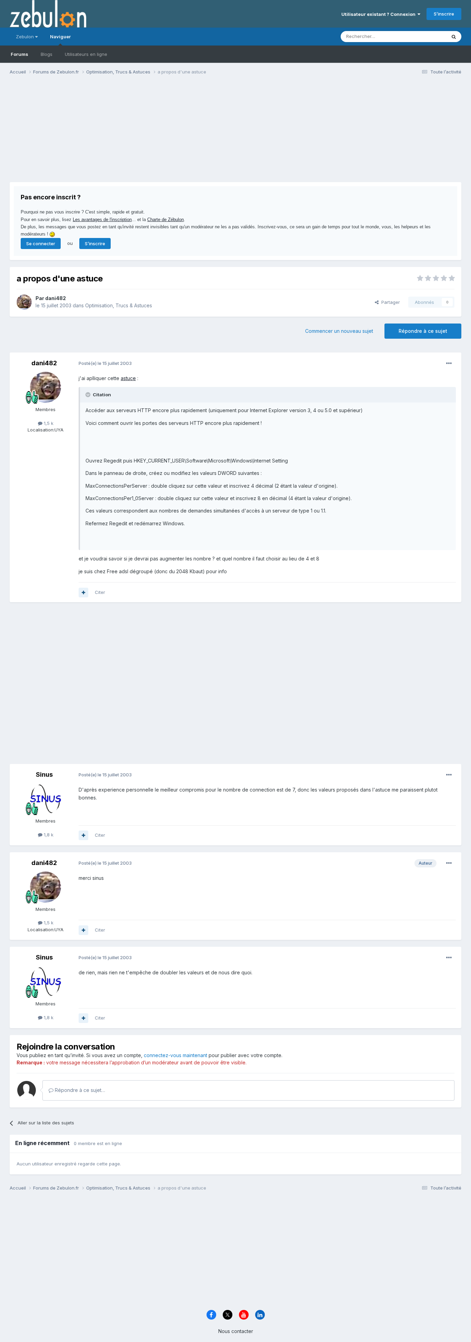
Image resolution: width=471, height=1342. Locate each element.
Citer (100, 592)
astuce (128, 378)
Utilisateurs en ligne (86, 54)
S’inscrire (444, 14)
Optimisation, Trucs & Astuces (118, 305)
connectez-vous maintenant (175, 1055)
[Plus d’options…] (449, 363)
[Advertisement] (135, 134)
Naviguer (60, 36)
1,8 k (47, 834)
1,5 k (47, 423)
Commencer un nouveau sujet (339, 331)
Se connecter (40, 243)
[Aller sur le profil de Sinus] (45, 798)
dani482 (55, 298)
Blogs (46, 54)
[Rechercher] (453, 36)
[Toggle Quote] (89, 394)
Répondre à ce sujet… (79, 1090)
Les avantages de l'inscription (102, 219)
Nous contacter (235, 1331)
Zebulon (25, 36)
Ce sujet (428, 36)
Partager (389, 302)
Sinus (44, 774)
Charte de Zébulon (165, 219)
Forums (19, 54)
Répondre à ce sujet (423, 331)
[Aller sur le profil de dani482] (24, 302)
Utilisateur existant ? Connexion (379, 14)
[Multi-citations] (83, 592)
